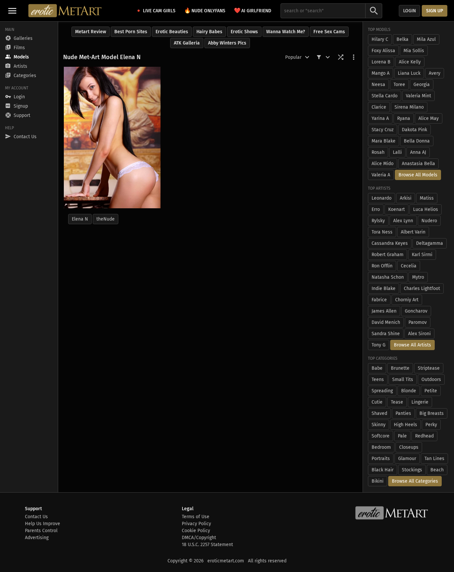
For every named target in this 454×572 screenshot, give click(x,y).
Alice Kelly (410, 62)
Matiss (427, 198)
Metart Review (90, 32)
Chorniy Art (406, 300)
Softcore (381, 436)
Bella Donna (417, 141)
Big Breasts (431, 413)
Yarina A (380, 118)
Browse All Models (417, 175)
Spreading (382, 391)
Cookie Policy (196, 530)
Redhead (424, 436)
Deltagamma (429, 243)
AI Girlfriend (252, 10)
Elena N (80, 219)
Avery (434, 73)
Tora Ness (382, 232)
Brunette (400, 368)
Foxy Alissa (383, 50)
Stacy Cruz (383, 130)
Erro (376, 209)
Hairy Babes (209, 32)
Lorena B (381, 62)
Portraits (381, 458)
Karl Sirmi (422, 254)
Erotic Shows (244, 32)
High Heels (405, 425)
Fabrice (379, 300)
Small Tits (402, 379)
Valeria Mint (418, 96)
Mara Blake (384, 141)
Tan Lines (434, 458)
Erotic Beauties (172, 32)
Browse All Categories (415, 481)
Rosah (378, 152)
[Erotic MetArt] (65, 11)
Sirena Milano (409, 107)
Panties (403, 413)
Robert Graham (387, 254)
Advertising (37, 537)
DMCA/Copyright (199, 537)
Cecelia (408, 266)
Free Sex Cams (329, 32)
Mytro (418, 277)
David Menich (386, 322)
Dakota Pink (414, 130)
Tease (397, 402)
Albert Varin (413, 232)
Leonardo (382, 198)
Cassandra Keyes (390, 243)
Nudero (429, 221)
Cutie (377, 402)
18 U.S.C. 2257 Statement (207, 544)
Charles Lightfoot (422, 288)
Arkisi (405, 198)
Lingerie (419, 402)
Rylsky (378, 221)
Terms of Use (195, 517)
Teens (378, 379)
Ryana (403, 118)
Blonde (408, 391)
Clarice (379, 107)
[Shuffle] (341, 57)
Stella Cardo (384, 96)
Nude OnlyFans (204, 10)
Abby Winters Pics (227, 43)
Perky (431, 425)
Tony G (379, 345)
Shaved (379, 413)
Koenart (396, 209)
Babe (377, 368)
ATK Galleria (187, 43)
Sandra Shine (386, 333)
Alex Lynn (403, 221)
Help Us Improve (42, 523)
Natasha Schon (388, 277)
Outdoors (431, 379)
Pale (402, 436)
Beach (437, 470)
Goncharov (416, 311)
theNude (105, 219)
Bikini (378, 481)
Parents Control (41, 530)
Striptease (429, 368)
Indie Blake (384, 288)
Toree (399, 84)
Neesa (378, 84)
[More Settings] (354, 57)
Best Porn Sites (130, 32)
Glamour (407, 458)
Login (409, 11)
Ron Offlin (382, 266)
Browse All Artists (412, 345)
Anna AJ (418, 152)
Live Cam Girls (159, 11)
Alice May (428, 118)
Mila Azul (426, 39)
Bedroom (381, 447)
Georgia (421, 84)
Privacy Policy (196, 523)
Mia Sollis (413, 50)
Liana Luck (409, 73)
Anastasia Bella (418, 163)
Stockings (412, 470)
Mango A (381, 73)
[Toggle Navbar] (12, 10)
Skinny (379, 425)
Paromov (417, 322)
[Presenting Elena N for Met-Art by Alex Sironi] (112, 137)
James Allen (384, 311)
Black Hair (383, 470)
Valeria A (381, 175)
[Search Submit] (374, 10)
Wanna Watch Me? (285, 32)
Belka (402, 39)
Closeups (408, 447)
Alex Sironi (419, 333)
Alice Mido (383, 163)
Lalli (397, 152)
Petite (430, 391)
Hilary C (380, 39)
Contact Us (36, 517)
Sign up (434, 11)
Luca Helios (425, 209)
